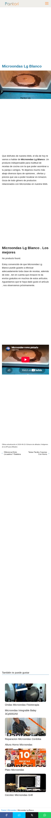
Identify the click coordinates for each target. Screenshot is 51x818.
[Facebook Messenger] (19, 815)
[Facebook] (6, 815)
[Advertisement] (25, 36)
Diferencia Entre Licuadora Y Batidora (12, 453)
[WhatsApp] (44, 815)
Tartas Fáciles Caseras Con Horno (37, 453)
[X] (32, 815)
